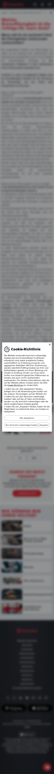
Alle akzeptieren (27, 418)
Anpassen (44, 425)
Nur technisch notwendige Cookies (22, 425)
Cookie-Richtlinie (15, 385)
